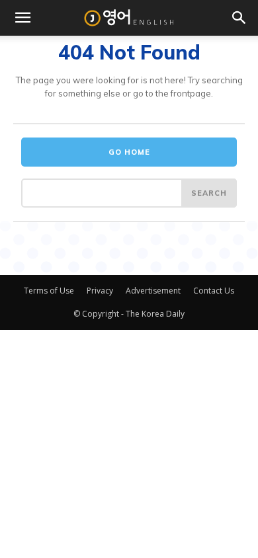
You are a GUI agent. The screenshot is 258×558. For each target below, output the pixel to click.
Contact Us (213, 290)
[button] (22, 18)
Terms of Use (49, 290)
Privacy (100, 290)
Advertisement (153, 290)
